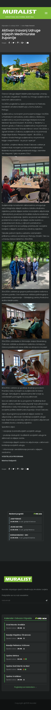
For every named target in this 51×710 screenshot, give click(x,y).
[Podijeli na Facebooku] (9, 42)
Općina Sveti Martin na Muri (17, 666)
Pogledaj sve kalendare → (25, 687)
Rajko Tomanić (30, 26)
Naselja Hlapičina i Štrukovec (18, 635)
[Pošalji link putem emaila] (28, 42)
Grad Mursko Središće (15, 624)
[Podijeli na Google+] (22, 42)
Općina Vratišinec (13, 676)
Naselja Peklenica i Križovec (18, 645)
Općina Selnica (12, 655)
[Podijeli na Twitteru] (13, 42)
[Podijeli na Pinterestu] (18, 42)
